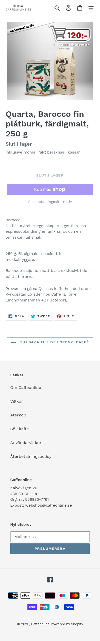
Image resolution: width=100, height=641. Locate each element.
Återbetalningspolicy (31, 456)
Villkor (16, 401)
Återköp (18, 415)
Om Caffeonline (25, 387)
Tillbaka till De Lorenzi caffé (54, 342)
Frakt (41, 152)
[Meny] (91, 7)
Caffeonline (40, 624)
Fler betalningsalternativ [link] (50, 202)
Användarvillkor (26, 442)
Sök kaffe (19, 428)
